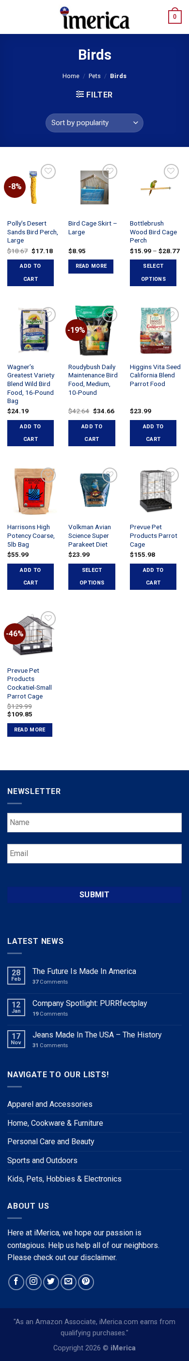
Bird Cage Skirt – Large (92, 227)
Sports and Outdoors (42, 1160)
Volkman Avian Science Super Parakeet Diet (89, 535)
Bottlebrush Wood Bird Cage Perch (153, 231)
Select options (153, 272)
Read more (91, 266)
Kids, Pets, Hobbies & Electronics (64, 1178)
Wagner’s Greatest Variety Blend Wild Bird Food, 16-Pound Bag (30, 384)
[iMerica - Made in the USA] (95, 17)
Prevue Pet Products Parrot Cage (153, 535)
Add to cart (30, 272)
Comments (50, 982)
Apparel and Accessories (50, 1104)
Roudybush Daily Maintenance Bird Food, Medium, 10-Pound (93, 379)
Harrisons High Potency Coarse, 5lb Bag (31, 535)
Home (71, 76)
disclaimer (97, 1257)
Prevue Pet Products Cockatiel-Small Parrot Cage (29, 683)
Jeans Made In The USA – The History (97, 1034)
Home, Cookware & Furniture (55, 1123)
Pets (95, 76)
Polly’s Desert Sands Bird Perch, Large (32, 231)
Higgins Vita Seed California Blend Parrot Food (155, 375)
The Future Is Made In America (84, 971)
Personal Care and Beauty (50, 1141)
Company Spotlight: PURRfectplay (89, 1003)
